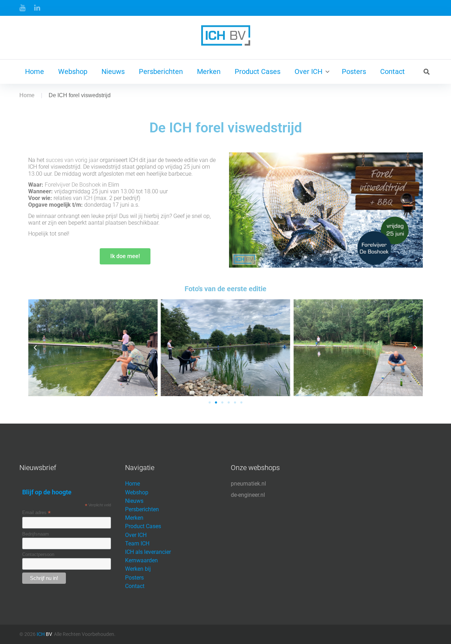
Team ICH (137, 543)
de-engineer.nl (248, 495)
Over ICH (308, 71)
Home (34, 71)
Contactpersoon (38, 554)
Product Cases (257, 71)
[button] (35, 347)
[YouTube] (22, 7)
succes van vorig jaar (72, 160)
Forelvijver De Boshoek (73, 184)
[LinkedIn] (37, 7)
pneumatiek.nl (248, 483)
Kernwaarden (141, 560)
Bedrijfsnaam (35, 534)
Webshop (72, 71)
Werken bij (138, 568)
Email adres (36, 512)
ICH (88, 198)
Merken (209, 71)
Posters (354, 71)
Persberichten (161, 71)
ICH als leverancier (148, 552)
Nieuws (113, 71)
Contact (392, 71)
